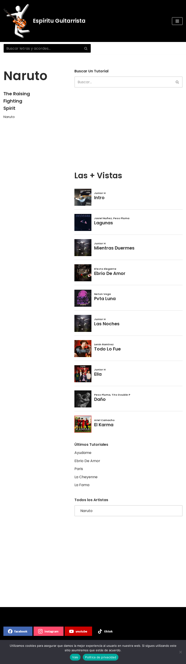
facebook (20, 631)
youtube (81, 631)
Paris (78, 468)
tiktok (108, 631)
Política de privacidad (100, 657)
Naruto (9, 117)
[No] (180, 652)
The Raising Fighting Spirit (16, 101)
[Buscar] (86, 48)
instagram (51, 631)
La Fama (81, 485)
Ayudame (82, 452)
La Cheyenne (86, 477)
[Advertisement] (121, 128)
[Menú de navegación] (177, 21)
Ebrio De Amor (87, 460)
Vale (75, 657)
